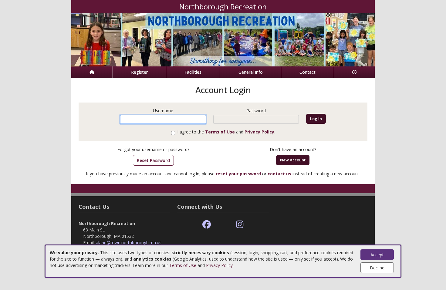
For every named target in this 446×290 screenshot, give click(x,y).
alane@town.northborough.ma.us (128, 242)
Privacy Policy (219, 265)
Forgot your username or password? (153, 149)
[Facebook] (206, 224)
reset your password (238, 174)
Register (139, 72)
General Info (250, 72)
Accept (377, 255)
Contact (307, 72)
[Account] (354, 72)
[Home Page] (92, 72)
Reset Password (153, 160)
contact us (279, 174)
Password (256, 110)
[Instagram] (240, 224)
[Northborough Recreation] (223, 39)
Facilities (192, 72)
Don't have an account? (293, 149)
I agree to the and (226, 132)
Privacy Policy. (260, 132)
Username (163, 110)
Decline (377, 268)
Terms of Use (182, 265)
